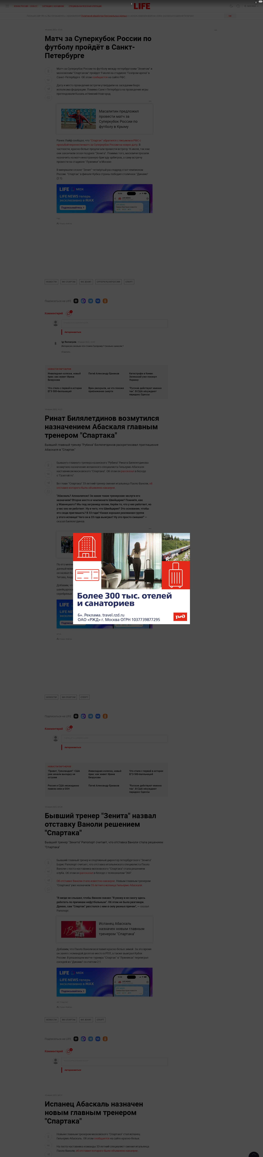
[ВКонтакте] (98, 301)
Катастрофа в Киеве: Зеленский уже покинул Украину (143, 377)
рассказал (127, 471)
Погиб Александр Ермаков (103, 373)
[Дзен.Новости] (76, 301)
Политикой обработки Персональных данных (104, 15)
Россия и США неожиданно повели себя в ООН (63, 787)
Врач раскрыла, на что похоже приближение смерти (106, 389)
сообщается (100, 77)
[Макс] (83, 301)
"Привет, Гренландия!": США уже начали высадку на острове (64, 774)
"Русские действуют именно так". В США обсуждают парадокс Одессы (145, 391)
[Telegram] (91, 301)
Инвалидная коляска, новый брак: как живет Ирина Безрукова (64, 377)
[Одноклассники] (105, 301)
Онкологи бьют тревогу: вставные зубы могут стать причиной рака (145, 1097)
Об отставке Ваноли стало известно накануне (86, 881)
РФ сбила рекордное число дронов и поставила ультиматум (104, 1097)
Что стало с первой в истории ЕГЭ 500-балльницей (65, 389)
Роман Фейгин (66, 223)
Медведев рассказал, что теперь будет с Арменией (103, 1110)
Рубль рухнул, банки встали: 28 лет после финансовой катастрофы (147, 1111)
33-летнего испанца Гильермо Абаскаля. (117, 885)
